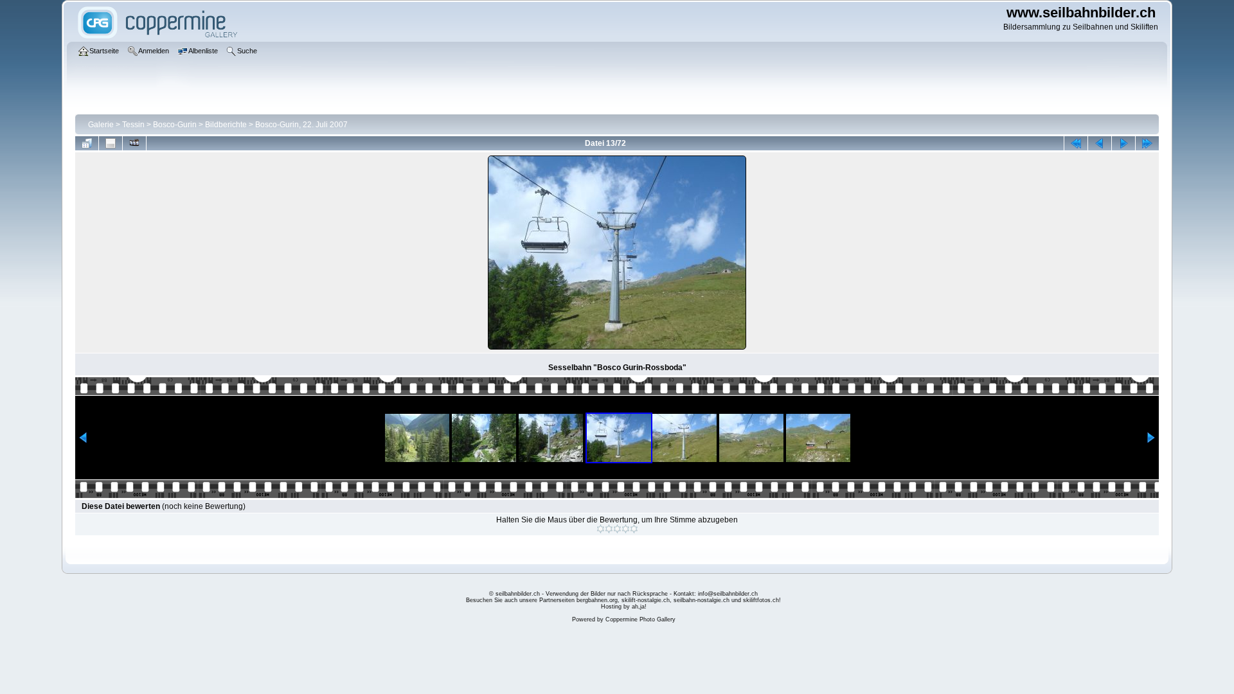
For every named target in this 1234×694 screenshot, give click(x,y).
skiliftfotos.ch (761, 600)
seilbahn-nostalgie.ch (701, 600)
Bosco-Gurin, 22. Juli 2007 (301, 124)
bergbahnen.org (597, 600)
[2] (609, 528)
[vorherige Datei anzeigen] (1099, 143)
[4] (625, 528)
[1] (600, 528)
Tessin (133, 124)
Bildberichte (226, 124)
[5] (634, 528)
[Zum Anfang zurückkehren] (1075, 143)
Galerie (101, 124)
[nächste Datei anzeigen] (1123, 143)
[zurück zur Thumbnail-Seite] (86, 143)
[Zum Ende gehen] (1147, 143)
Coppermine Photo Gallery (640, 619)
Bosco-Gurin (175, 124)
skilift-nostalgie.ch (645, 600)
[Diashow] (134, 143)
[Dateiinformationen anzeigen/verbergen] (110, 143)
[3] (617, 528)
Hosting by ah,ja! (624, 606)
